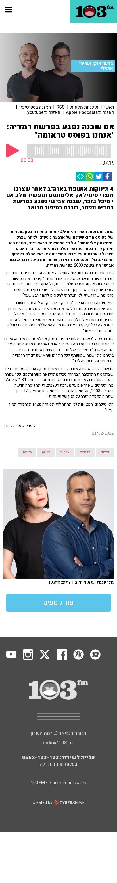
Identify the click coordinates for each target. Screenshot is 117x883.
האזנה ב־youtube (43, 112)
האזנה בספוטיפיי (35, 107)
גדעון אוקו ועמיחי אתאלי (96, 66)
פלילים (85, 452)
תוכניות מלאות (84, 107)
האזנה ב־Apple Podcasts (90, 112)
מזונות (27, 452)
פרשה (46, 452)
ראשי (109, 107)
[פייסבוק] (107, 176)
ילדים (105, 452)
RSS (61, 107)
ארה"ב (65, 452)
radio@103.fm (58, 742)
